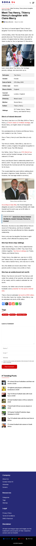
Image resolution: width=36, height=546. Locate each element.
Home (3, 8)
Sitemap (5, 503)
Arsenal (6, 314)
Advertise (5, 484)
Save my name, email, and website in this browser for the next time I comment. (18, 361)
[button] (30, 3)
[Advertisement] (18, 449)
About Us (6, 479)
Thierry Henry (22, 314)
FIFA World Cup (27, 152)
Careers (5, 487)
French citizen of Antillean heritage (19, 122)
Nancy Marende (9, 22)
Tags (4, 500)
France (13, 314)
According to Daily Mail (9, 205)
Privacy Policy (7, 513)
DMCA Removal (8, 518)
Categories (6, 497)
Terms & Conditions (9, 516)
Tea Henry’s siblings (19, 251)
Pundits (7, 8)
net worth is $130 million (26, 295)
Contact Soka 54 (8, 482)
